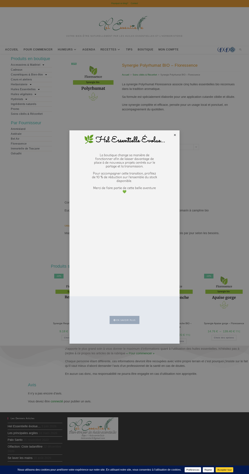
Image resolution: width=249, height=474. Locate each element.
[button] (175, 135)
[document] (124, 237)
